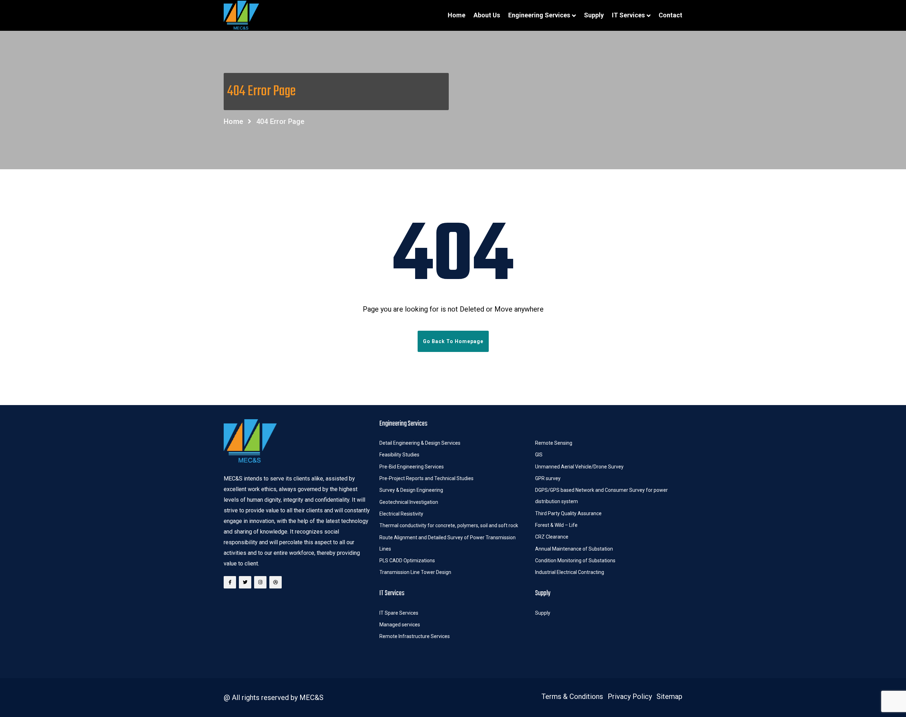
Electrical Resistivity (401, 514)
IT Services (628, 15)
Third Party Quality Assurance (568, 513)
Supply (594, 15)
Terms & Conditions (572, 696)
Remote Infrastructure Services (414, 636)
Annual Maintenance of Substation (574, 549)
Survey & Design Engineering (411, 490)
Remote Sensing (553, 443)
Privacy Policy (630, 696)
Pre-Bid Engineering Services (411, 467)
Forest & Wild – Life (557, 525)
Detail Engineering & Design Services (419, 443)
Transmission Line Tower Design (415, 572)
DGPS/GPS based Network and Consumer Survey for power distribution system (601, 495)
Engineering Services (539, 15)
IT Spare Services (398, 613)
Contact (670, 15)
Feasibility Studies (399, 454)
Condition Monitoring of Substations (576, 560)
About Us (487, 15)
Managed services (399, 624)
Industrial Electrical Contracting (569, 572)
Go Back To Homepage (453, 341)
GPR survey (548, 478)
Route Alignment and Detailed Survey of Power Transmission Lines (447, 543)
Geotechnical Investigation (408, 502)
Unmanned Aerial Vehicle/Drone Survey (579, 467)
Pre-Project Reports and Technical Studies (426, 478)
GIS (539, 454)
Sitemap (669, 696)
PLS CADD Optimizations (407, 560)
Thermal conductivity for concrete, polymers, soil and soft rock (448, 525)
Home (456, 15)
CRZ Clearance (551, 537)
